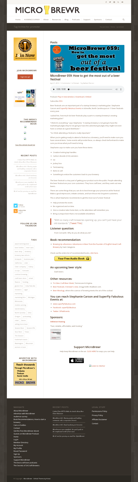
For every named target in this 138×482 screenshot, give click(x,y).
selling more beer (21, 324)
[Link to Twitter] (110, 2)
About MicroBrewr (21, 410)
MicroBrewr (28, 479)
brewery (28, 251)
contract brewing (21, 274)
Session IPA (31, 328)
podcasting (27, 316)
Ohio (29, 313)
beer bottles (19, 248)
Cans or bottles (20, 425)
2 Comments (65, 83)
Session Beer (19, 328)
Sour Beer (18, 332)
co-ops (17, 271)
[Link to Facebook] (106, 2)
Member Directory (21, 442)
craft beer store (20, 278)
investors (18, 290)
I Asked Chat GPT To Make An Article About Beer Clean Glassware (25, 161)
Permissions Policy (99, 411)
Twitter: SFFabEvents (61, 311)
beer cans (29, 248)
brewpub (18, 259)
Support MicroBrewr (22, 460)
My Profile (18, 448)
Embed (88, 97)
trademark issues (21, 339)
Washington (19, 343)
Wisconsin (29, 343)
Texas (27, 332)
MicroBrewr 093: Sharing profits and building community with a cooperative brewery (26, 168)
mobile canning (20, 305)
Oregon (17, 316)
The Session (19, 336)
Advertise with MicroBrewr (24, 413)
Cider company (20, 267)
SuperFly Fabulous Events (70, 108)
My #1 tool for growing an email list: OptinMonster (68, 436)
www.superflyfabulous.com (64, 304)
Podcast (76, 83)
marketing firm (20, 297)
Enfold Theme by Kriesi (42, 479)
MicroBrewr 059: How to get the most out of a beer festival (85, 77)
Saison (23, 320)
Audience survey (20, 416)
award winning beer (22, 244)
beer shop (18, 251)
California (18, 263)
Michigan (31, 297)
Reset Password (20, 451)
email (31, 278)
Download (79, 97)
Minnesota (18, 301)
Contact (17, 428)
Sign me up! (25, 77)
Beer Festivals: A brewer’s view (65, 287)
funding (25, 282)
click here (94, 253)
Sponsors (18, 457)
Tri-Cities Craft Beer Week (63, 283)
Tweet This (76, 223)
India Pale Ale (30, 286)
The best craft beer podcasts (25, 462)
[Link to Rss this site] (118, 2)
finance (17, 282)
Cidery (30, 267)
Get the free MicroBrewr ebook (26, 431)
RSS (61, 101)
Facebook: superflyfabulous (64, 307)
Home (113, 27)
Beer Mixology (59, 290)
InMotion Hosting (57, 321)
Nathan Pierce (88, 83)
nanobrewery (20, 309)
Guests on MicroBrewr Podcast (26, 433)
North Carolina (20, 313)
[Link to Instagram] (114, 2)
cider (26, 263)
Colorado (25, 271)
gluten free (19, 286)
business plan (29, 259)
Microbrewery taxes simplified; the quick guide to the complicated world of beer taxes (26, 184)
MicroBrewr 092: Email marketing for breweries (67, 425)
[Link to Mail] (122, 2)
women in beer (20, 347)
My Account (18, 445)
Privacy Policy (97, 415)
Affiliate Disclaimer (99, 419)
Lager (26, 290)
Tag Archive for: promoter (27, 26)
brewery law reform (22, 255)
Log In (16, 439)
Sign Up (17, 454)
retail (17, 320)
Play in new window (66, 97)
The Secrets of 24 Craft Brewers (26, 465)
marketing (18, 294)
